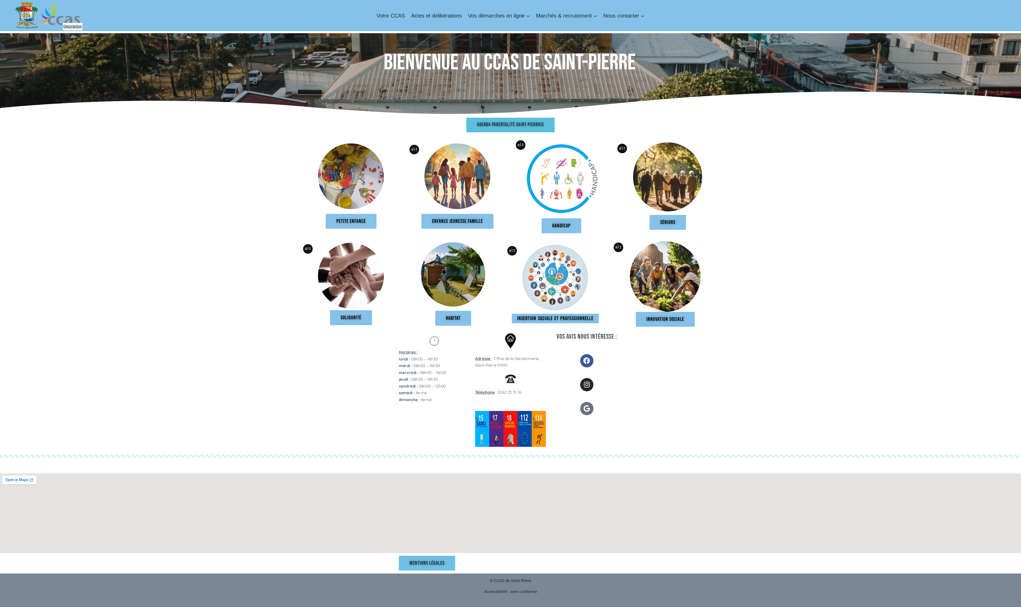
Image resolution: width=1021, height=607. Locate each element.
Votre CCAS (390, 16)
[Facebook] (586, 360)
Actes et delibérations (436, 16)
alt (414, 149)
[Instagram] (586, 384)
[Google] (586, 408)
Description (72, 25)
